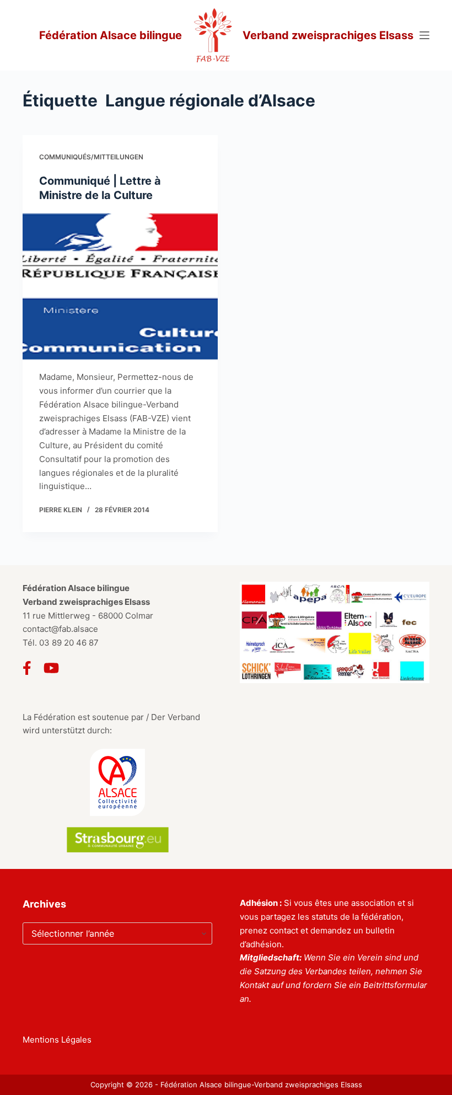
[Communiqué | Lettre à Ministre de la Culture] (120, 286)
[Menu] (424, 35)
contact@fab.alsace (60, 629)
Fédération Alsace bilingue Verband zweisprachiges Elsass (226, 35)
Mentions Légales (57, 1039)
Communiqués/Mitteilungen (91, 157)
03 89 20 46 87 (69, 642)
